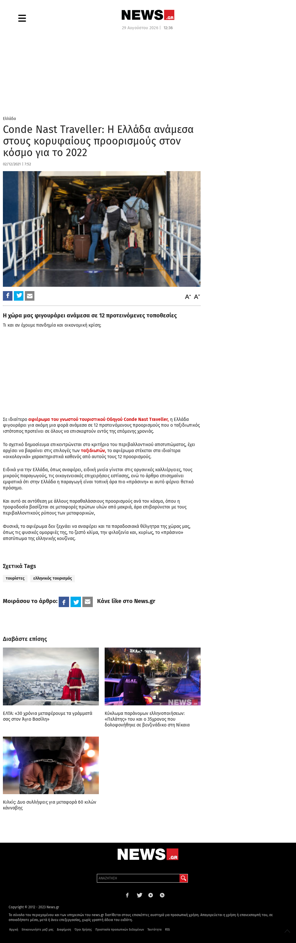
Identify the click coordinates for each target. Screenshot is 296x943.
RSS (167, 929)
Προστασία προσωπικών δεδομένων (119, 929)
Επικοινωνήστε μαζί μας (37, 929)
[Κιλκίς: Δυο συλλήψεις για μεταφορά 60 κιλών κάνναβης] (51, 765)
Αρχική (13, 929)
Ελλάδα (9, 118)
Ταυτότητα (154, 929)
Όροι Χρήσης (83, 929)
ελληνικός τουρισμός (52, 578)
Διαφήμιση (64, 929)
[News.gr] (148, 15)
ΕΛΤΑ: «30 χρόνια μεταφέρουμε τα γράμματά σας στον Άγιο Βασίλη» (47, 716)
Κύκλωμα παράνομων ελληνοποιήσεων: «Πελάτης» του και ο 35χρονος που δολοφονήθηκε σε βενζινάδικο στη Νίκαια (147, 719)
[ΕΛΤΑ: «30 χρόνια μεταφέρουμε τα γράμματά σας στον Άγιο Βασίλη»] (51, 676)
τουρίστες (15, 578)
